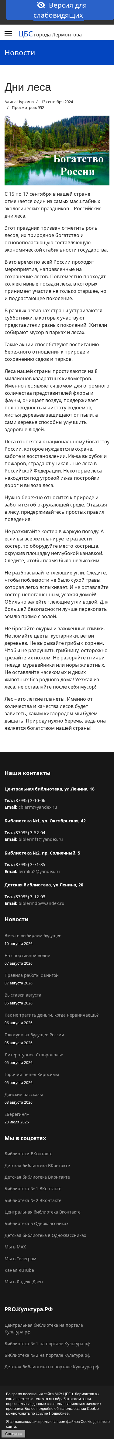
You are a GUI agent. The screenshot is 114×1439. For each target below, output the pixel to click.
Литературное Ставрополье (34, 1058)
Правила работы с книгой (32, 978)
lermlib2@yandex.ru (39, 871)
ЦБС (25, 33)
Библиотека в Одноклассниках (36, 1223)
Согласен (13, 1434)
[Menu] (8, 34)
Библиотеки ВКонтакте (29, 1153)
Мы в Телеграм (20, 1258)
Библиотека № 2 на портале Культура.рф (47, 1355)
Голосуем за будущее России (34, 1038)
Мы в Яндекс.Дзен (24, 1282)
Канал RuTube (19, 1270)
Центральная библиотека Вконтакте (43, 1212)
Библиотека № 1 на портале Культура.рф (47, 1343)
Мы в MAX (15, 1247)
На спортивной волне (27, 959)
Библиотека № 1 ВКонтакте (33, 1188)
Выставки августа (23, 998)
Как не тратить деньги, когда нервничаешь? (51, 1018)
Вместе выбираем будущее (33, 939)
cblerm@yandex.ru (38, 807)
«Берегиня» (17, 1117)
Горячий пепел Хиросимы (32, 1078)
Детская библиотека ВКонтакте (37, 1165)
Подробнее (59, 1413)
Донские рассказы (24, 1098)
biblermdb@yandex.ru (41, 903)
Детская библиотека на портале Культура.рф (52, 1367)
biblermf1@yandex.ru (41, 839)
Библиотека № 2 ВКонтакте (33, 1200)
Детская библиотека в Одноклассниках (45, 1235)
